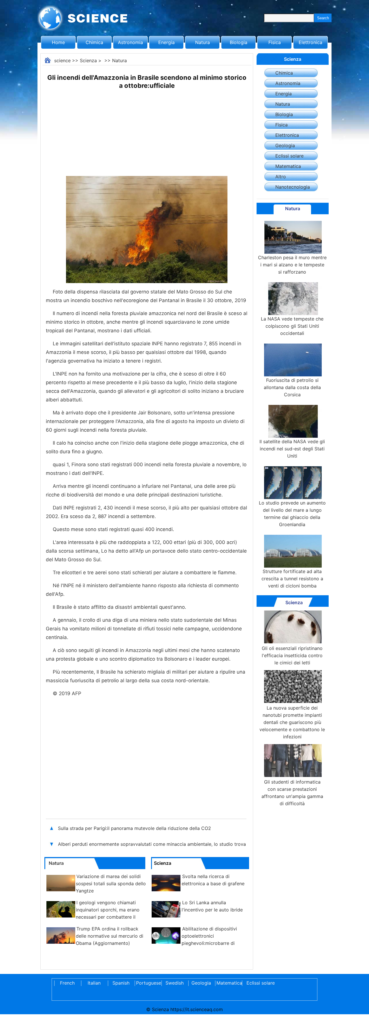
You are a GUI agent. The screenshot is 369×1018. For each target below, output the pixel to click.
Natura (202, 42)
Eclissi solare (289, 156)
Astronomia (130, 42)
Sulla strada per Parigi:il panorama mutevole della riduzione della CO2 (134, 828)
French (67, 983)
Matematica (288, 166)
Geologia (285, 145)
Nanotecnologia (292, 187)
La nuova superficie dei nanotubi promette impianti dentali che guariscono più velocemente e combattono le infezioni (292, 722)
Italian (94, 983)
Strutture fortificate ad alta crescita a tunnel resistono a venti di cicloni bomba (292, 578)
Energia (166, 42)
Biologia (238, 42)
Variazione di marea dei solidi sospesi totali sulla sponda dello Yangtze (111, 883)
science (62, 60)
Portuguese (147, 983)
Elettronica (310, 42)
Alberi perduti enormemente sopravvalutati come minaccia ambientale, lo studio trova (152, 844)
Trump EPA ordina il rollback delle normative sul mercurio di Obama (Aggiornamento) (109, 936)
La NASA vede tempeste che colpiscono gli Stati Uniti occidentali (292, 326)
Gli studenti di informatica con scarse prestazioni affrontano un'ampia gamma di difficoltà (292, 792)
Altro (280, 176)
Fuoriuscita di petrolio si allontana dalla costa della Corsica (292, 387)
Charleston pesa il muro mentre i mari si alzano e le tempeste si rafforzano (292, 265)
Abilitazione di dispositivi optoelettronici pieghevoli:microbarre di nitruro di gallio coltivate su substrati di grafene (194, 943)
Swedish (174, 983)
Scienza (88, 60)
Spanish (120, 983)
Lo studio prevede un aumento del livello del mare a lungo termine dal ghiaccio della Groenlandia (292, 513)
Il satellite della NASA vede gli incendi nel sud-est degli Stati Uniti (292, 449)
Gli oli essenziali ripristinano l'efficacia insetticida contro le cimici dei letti (292, 655)
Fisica (274, 42)
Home (58, 42)
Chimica (94, 42)
